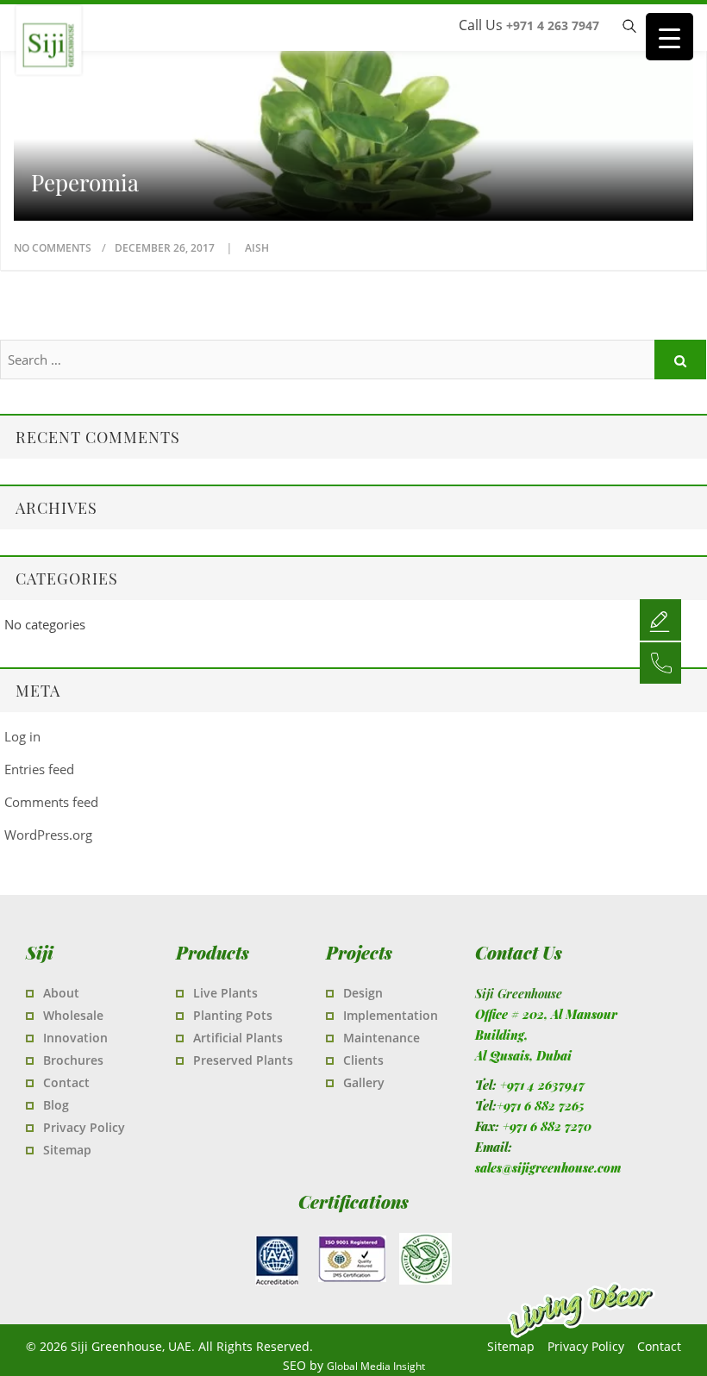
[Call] (660, 662)
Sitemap (67, 1149)
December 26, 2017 (166, 248)
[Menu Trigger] (669, 36)
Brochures (73, 1060)
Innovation (75, 1037)
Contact (66, 1082)
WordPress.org (48, 834)
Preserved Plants (243, 1060)
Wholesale (73, 1015)
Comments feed (51, 801)
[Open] (660, 619)
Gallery (364, 1082)
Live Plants (225, 993)
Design (363, 993)
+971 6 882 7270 (547, 1126)
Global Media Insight (376, 1366)
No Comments (52, 248)
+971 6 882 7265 (541, 1106)
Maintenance (381, 1037)
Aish (257, 248)
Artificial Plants (238, 1037)
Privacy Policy (84, 1127)
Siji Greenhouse (120, 69)
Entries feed (39, 769)
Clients (363, 1060)
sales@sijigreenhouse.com (548, 1168)
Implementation (390, 1015)
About (61, 993)
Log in (22, 736)
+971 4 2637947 (542, 1085)
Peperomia (85, 182)
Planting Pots (232, 1015)
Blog (56, 1105)
